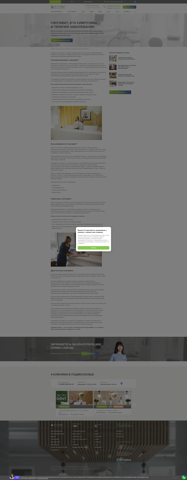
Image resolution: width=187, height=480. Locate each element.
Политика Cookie (43, 478)
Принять (174, 477)
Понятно (93, 247)
